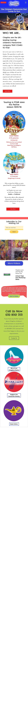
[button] (26, 2)
